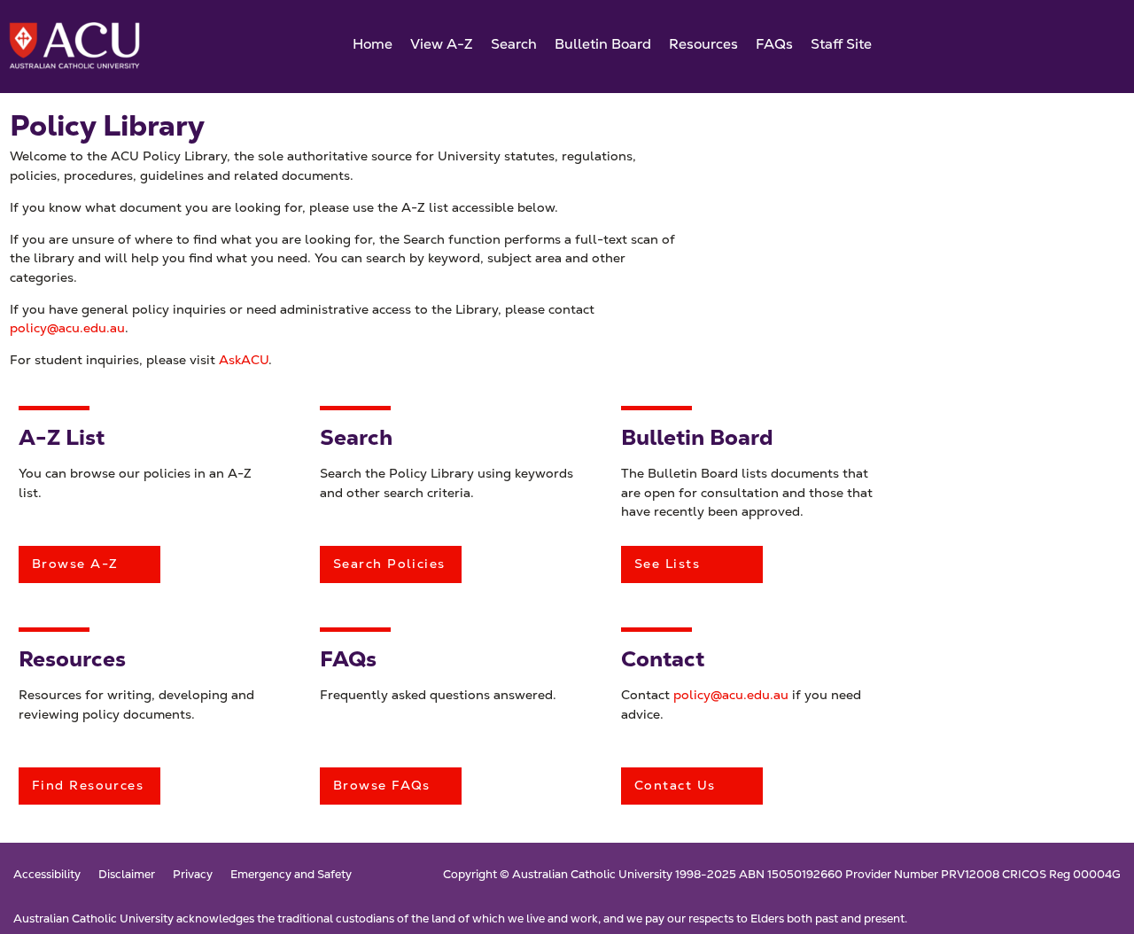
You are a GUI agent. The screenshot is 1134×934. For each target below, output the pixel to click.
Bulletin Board (603, 44)
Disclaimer (126, 875)
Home (372, 44)
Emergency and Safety (291, 875)
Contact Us (674, 785)
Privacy (193, 875)
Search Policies (389, 564)
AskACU (243, 360)
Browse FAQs (382, 785)
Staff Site (841, 44)
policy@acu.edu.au (67, 328)
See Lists (667, 564)
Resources (703, 44)
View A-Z (441, 44)
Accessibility (47, 875)
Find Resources (88, 785)
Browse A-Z (75, 564)
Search (514, 44)
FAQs (774, 44)
